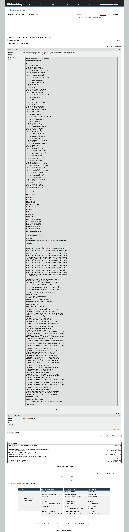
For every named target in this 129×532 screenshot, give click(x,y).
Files (36, 14)
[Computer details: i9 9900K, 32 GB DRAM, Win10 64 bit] (10, 424)
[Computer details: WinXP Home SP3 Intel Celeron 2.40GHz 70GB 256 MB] (10, 60)
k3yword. (10, 52)
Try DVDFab (21, 483)
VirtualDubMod (45, 52)
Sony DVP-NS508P (93, 504)
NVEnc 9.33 (44, 501)
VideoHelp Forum (16, 10)
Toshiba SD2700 (92, 499)
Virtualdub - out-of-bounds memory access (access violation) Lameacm (28, 456)
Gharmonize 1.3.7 (45, 496)
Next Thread (69, 466)
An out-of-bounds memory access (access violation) (22, 445)
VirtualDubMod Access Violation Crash (41, 37)
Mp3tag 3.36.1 (45, 499)
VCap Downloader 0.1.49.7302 (49, 494)
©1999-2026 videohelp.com (64, 530)
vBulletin (67, 479)
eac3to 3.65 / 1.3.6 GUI (70, 494)
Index (9, 14)
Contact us (43, 523)
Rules (28, 14)
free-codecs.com (67, 527)
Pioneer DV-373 (92, 494)
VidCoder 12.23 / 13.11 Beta (71, 511)
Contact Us (99, 474)
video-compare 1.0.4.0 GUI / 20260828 (51, 504)
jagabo (10, 418)
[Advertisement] (64, 27)
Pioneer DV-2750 (92, 496)
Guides (69, 5)
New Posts (14, 14)
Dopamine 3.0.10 (45, 506)
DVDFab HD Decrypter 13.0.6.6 (72, 496)
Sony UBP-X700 (92, 511)
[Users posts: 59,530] (9, 424)
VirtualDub (49, 248)
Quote (117, 413)
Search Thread (116, 46)
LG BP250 (90, 501)
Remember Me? (84, 17)
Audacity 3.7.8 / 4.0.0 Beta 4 (48, 511)
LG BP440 (90, 508)
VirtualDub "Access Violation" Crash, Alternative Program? (24, 453)
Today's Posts (21, 14)
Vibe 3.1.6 (43, 508)
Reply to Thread (14, 40)
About (59, 523)
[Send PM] (12, 60)
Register (115, 14)
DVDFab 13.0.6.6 (68, 499)
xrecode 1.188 (68, 506)
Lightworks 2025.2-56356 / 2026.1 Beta (74, 508)
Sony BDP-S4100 (92, 506)
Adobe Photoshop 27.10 (70, 501)
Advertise (64, 523)
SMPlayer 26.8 (45, 491)
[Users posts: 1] (9, 60)
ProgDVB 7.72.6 (68, 504)
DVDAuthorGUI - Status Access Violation (19, 460)
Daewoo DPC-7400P (93, 513)
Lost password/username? (95, 17)
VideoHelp (105, 474)
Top (119, 436)
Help (109, 14)
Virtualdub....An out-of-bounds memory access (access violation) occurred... (29, 449)
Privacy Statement (113, 474)
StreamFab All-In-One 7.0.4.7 (71, 491)
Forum (31, 5)
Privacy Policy (52, 523)
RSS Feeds (76, 523)
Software (42, 5)
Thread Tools (108, 46)
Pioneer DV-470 (92, 491)
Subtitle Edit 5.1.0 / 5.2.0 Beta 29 (72, 513)
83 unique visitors (28, 498)
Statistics (84, 523)
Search (32, 14)
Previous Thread (60, 466)
